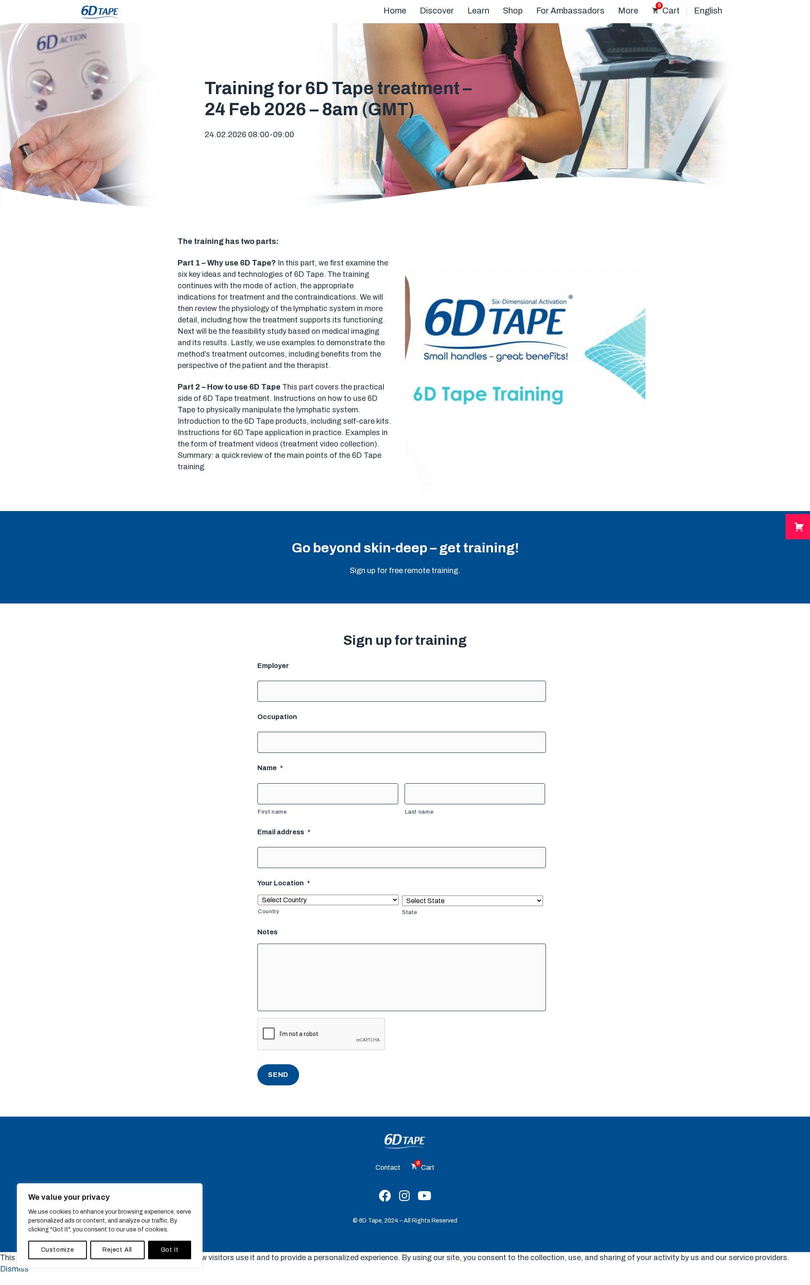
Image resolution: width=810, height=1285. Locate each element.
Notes (267, 932)
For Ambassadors (570, 10)
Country (269, 911)
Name (270, 767)
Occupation (277, 716)
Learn (478, 10)
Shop (513, 10)
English (708, 10)
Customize (57, 1250)
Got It (170, 1250)
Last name (419, 812)
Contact (387, 1167)
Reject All (117, 1250)
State (409, 912)
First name (272, 812)
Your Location (283, 883)
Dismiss (14, 1269)
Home (394, 10)
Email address (283, 832)
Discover (437, 10)
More (628, 10)
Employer (273, 665)
